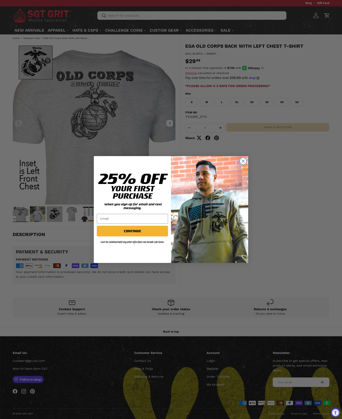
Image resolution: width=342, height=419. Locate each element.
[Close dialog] (243, 161)
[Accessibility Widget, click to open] (335, 412)
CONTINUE (132, 231)
